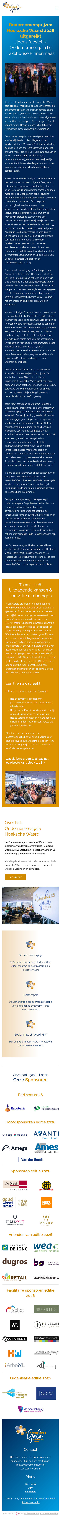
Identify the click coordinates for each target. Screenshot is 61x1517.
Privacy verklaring (31, 1502)
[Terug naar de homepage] (12, 8)
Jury (30, 1488)
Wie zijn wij (30, 1484)
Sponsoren (30, 1491)
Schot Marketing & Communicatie (41, 1513)
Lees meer (15, 877)
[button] (57, 8)
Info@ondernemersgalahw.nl (30, 1465)
